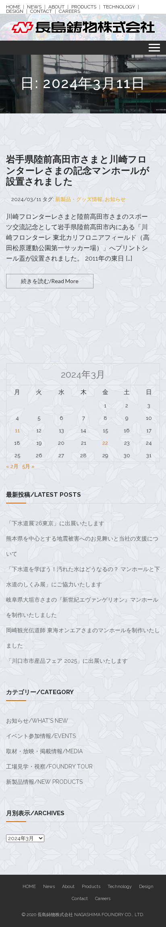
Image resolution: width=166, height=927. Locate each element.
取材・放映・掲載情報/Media (44, 751)
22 (105, 443)
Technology (119, 7)
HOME (13, 7)
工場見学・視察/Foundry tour (49, 766)
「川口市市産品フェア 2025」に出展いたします (67, 661)
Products (83, 7)
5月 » (28, 466)
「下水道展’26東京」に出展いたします (55, 523)
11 (17, 431)
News (34, 7)
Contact (41, 11)
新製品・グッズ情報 (78, 199)
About (56, 7)
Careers (69, 11)
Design (14, 11)
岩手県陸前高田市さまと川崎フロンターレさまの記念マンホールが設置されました (77, 170)
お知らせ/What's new (37, 720)
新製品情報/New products (44, 782)
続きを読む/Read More (50, 280)
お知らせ (115, 199)
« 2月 (12, 466)
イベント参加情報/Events (41, 736)
